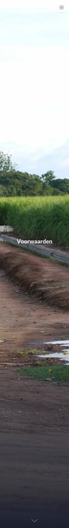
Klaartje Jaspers (23, 5)
